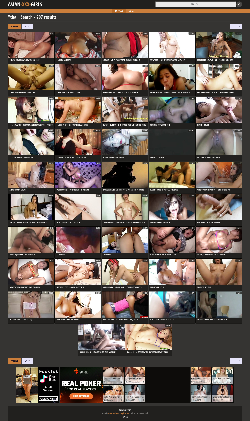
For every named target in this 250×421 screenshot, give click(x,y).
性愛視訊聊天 (125, 409)
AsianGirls (25, 4)
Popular (119, 10)
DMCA (125, 416)
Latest (132, 10)
